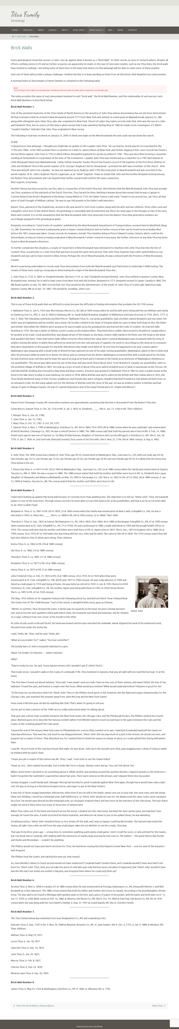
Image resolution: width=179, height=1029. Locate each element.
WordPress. (98, 1026)
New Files (157, 1005)
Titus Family (25, 14)
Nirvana (89, 1026)
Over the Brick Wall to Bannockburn (35, 1005)
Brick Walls (21, 36)
